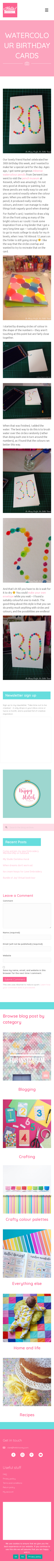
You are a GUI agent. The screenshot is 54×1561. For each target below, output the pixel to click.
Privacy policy (9, 1478)
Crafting (27, 1156)
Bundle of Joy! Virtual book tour (19, 877)
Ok (16, 1557)
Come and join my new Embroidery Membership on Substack (21, 852)
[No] (50, 1550)
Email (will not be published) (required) (23, 944)
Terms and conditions (12, 1483)
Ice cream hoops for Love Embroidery (22, 871)
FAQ (5, 1474)
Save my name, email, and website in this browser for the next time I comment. (24, 972)
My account (8, 1492)
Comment (8, 901)
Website (7, 955)
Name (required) (11, 932)
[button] (13, 1454)
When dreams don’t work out (18, 865)
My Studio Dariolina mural (16, 859)
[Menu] (46, 10)
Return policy (9, 1487)
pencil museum (30, 178)
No (22, 1557)
